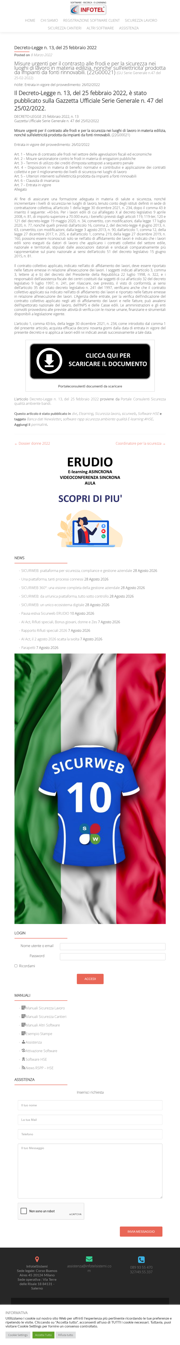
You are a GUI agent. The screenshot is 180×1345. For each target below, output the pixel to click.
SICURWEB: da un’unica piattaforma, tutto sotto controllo (65, 596)
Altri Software (100, 28)
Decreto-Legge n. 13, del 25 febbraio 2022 (64, 399)
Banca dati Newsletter (44, 419)
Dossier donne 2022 (32, 443)
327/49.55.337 (141, 1272)
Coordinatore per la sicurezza (141, 443)
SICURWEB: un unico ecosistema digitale (52, 604)
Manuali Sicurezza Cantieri (46, 1016)
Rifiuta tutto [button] (65, 1335)
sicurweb (129, 413)
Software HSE (148, 413)
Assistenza (129, 28)
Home (30, 20)
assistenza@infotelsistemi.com (89, 1268)
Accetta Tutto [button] (43, 1335)
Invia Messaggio (141, 1231)
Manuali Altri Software (43, 1025)
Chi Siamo (49, 20)
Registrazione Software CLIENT (91, 20)
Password (37, 955)
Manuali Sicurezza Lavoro (45, 1008)
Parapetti (28, 647)
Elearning (86, 413)
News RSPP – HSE (40, 1068)
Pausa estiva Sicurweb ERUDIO (45, 613)
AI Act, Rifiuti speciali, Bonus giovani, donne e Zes (59, 622)
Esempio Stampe (39, 1033)
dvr (74, 413)
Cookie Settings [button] (18, 1335)
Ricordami (27, 966)
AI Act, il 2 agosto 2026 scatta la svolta (50, 639)
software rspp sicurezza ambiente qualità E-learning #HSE (108, 419)
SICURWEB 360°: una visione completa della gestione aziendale (70, 587)
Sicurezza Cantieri (64, 28)
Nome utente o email (37, 945)
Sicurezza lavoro (141, 20)
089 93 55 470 (141, 1267)
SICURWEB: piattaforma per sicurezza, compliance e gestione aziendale (76, 570)
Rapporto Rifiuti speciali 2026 (44, 630)
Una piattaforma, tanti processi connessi (52, 579)
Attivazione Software (41, 1050)
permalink (39, 424)
